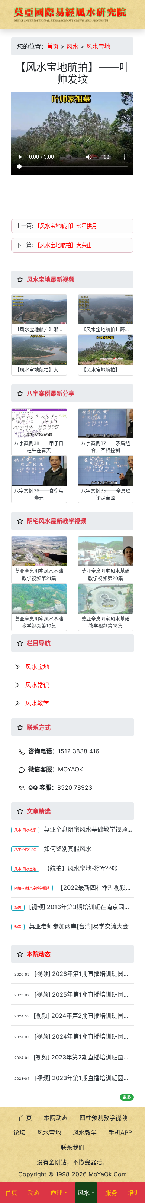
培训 (134, 1192)
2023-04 (21, 1078)
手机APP (120, 1132)
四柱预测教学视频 (103, 1117)
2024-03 (21, 1037)
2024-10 (21, 1016)
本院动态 (39, 954)
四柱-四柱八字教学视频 (31, 888)
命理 (56, 1192)
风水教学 (37, 703)
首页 (53, 46)
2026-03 (21, 974)
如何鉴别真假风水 (67, 848)
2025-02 (21, 995)
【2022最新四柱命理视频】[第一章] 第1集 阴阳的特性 (71, 891)
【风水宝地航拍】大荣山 (63, 245)
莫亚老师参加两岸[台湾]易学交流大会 (79, 926)
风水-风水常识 (25, 849)
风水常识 (37, 685)
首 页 (25, 1117)
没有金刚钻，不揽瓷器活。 (72, 1162)
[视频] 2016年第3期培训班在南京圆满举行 (70, 910)
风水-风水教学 (25, 830)
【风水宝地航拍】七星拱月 (66, 226)
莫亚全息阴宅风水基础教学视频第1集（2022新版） (72, 833)
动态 (17, 907)
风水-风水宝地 (25, 869)
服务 (111, 1192)
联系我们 (72, 1147)
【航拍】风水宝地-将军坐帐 (81, 868)
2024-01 (21, 1058)
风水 (72, 46)
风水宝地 (98, 46)
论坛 (19, 1132)
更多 (126, 1097)
